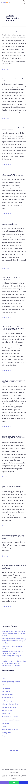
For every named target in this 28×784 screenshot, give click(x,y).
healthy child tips (7, 710)
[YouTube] (17, 751)
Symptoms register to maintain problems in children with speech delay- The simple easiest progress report (13, 437)
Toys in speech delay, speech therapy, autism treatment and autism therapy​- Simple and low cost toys (14, 537)
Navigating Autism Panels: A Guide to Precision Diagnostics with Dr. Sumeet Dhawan (13, 633)
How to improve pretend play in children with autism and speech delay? (13, 128)
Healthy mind (6, 713)
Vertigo (4, 736)
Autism (4, 678)
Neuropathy (5, 723)
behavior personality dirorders (11, 681)
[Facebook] (11, 751)
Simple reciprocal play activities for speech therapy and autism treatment (12, 79)
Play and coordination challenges (10, 31)
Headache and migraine (9, 707)
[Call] (23, 782)
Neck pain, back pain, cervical (11, 720)
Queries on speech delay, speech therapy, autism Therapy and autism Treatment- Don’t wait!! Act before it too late (14, 567)
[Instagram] (14, 751)
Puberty (4, 726)
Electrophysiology (7, 701)
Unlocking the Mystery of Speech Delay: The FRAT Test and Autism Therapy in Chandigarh (14, 641)
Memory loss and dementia (10, 717)
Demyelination (6, 691)
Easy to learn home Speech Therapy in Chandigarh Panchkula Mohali (11, 487)
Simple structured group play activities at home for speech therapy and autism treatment (14, 174)
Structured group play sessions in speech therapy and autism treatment (12, 223)
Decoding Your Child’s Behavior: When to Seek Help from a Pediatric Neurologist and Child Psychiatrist (14, 663)
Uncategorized (6, 733)
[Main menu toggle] (24, 2)
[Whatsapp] (14, 782)
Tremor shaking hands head (10, 729)
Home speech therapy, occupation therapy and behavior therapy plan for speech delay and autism (13, 381)
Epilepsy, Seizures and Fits (10, 704)
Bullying (4, 685)
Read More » (6, 69)
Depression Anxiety (8, 694)
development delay (7, 697)
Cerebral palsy (6, 688)
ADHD (4, 675)
